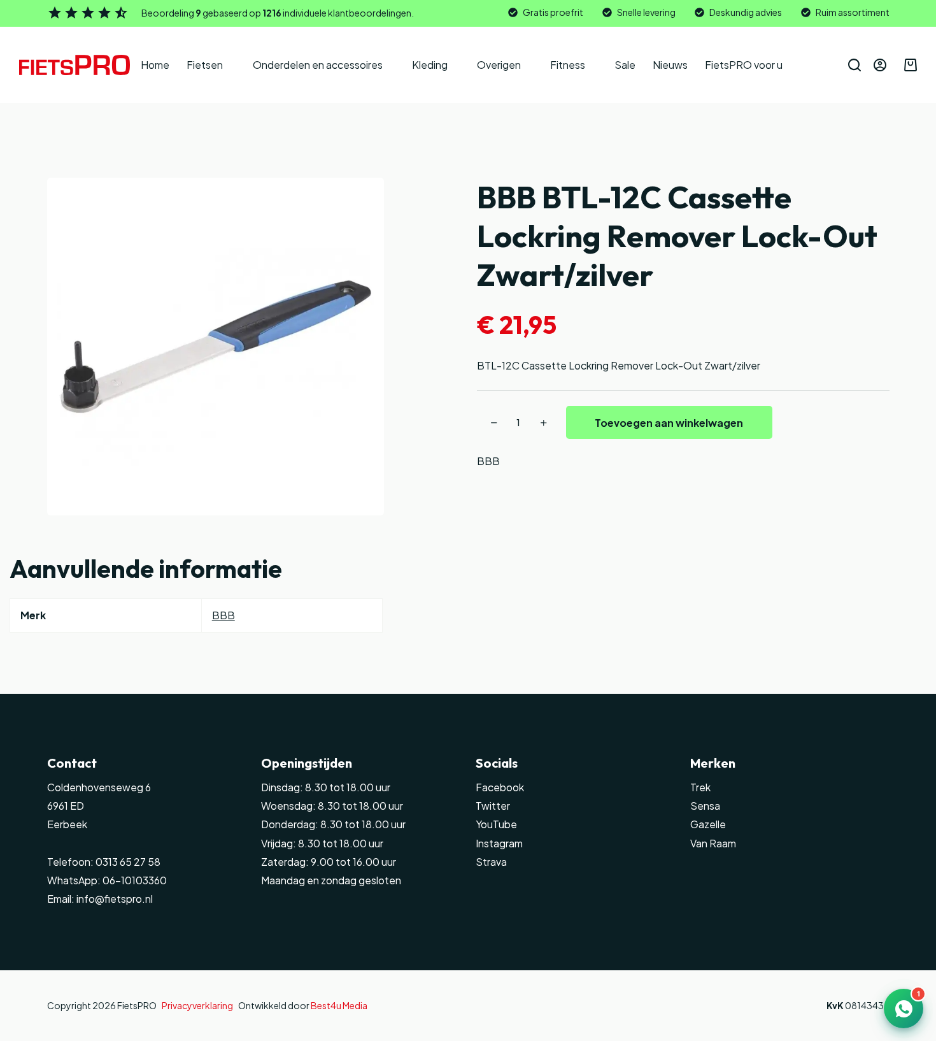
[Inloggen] (880, 65)
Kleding (430, 64)
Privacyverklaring (197, 1005)
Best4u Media (339, 1005)
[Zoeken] (854, 65)
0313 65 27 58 (127, 862)
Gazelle (708, 824)
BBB (488, 461)
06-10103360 (135, 880)
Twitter (493, 806)
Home (155, 64)
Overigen (499, 64)
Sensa (705, 806)
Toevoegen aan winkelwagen (669, 422)
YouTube (496, 824)
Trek (700, 787)
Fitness (567, 64)
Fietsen (205, 64)
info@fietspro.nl (113, 899)
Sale (624, 64)
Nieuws (670, 64)
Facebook (500, 787)
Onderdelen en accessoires (318, 64)
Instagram (499, 843)
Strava (491, 862)
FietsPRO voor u (744, 64)
